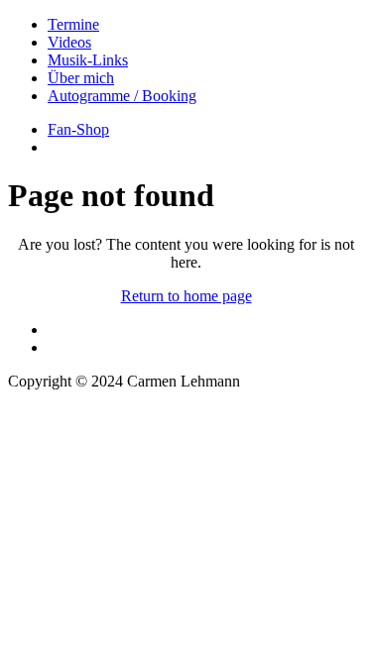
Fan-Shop (78, 129)
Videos (69, 42)
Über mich (81, 77)
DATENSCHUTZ (66, 432)
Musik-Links (88, 60)
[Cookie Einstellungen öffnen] (157, 601)
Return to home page (186, 295)
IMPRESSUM (54, 414)
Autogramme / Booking (122, 95)
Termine (73, 24)
